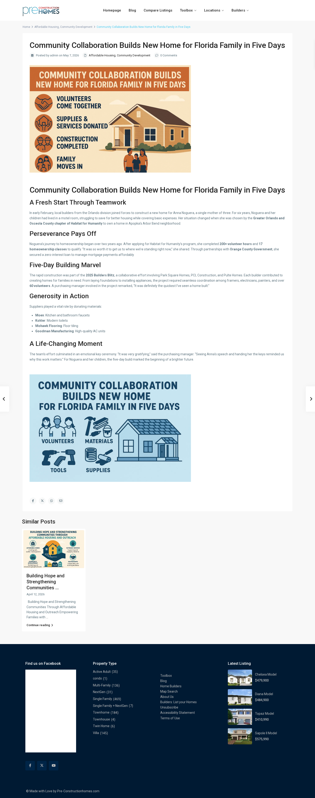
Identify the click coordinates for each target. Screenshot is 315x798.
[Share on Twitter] (42, 500)
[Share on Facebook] (33, 500)
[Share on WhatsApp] (51, 500)
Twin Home (101, 726)
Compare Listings (158, 10)
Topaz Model (264, 713)
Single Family (102, 699)
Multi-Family (102, 685)
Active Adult (102, 672)
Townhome (101, 712)
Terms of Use (170, 718)
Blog (132, 10)
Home (26, 27)
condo (97, 678)
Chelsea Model (265, 674)
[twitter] (42, 765)
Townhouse (101, 719)
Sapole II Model (266, 733)
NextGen (99, 692)
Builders (238, 10)
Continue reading (38, 625)
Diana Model (264, 694)
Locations (212, 10)
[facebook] (30, 765)
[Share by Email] (60, 500)
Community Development (76, 27)
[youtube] (53, 765)
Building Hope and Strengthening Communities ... (46, 581)
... (47, 617)
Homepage (112, 10)
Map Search (169, 691)
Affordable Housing (46, 27)
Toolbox (186, 10)
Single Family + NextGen (110, 706)
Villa (96, 733)
